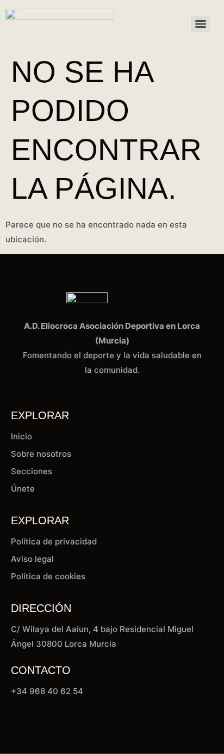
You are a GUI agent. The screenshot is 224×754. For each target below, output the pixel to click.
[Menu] (200, 24)
